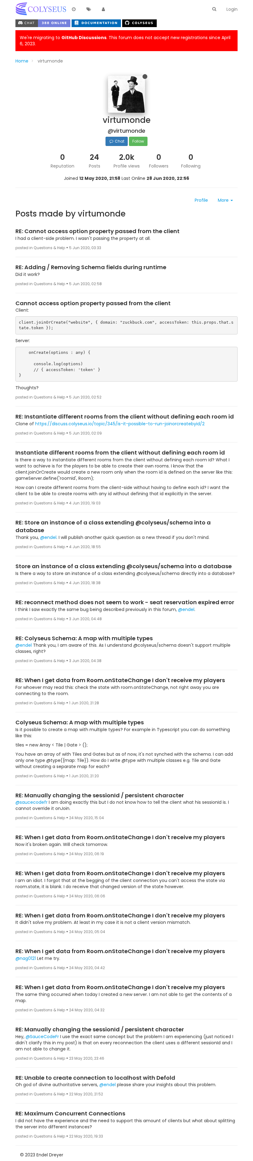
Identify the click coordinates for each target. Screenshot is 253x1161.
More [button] (224, 200)
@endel (48, 537)
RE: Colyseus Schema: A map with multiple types (84, 638)
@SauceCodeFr (42, 1037)
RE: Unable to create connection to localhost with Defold (95, 1078)
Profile (201, 200)
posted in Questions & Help (40, 247)
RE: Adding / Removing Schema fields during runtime (90, 267)
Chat (119, 141)
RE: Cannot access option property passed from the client (97, 231)
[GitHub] (139, 22)
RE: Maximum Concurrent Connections (70, 1113)
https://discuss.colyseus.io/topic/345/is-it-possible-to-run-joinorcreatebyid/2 (120, 424)
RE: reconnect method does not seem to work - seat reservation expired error (124, 602)
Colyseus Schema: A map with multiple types (79, 722)
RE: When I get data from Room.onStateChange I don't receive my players (120, 680)
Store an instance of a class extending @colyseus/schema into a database (123, 566)
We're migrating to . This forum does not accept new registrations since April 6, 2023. (125, 40)
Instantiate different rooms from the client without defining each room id (120, 452)
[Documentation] (97, 22)
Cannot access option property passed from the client (93, 303)
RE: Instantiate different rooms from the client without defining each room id (124, 416)
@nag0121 (25, 958)
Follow (138, 141)
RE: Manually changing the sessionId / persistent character (99, 795)
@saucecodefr (31, 802)
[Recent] (74, 9)
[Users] (103, 9)
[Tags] (88, 9)
